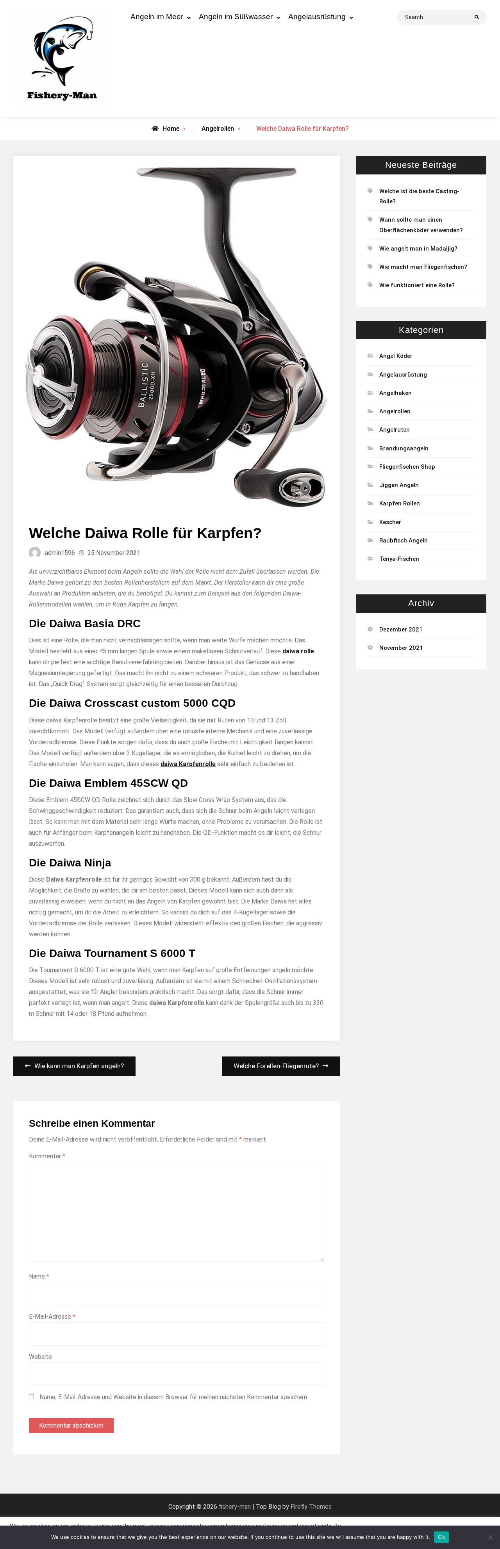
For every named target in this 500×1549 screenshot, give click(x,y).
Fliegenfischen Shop (407, 466)
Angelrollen (218, 128)
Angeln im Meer (156, 16)
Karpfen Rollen (399, 503)
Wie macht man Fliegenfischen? (423, 266)
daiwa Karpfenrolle (188, 764)
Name (39, 1276)
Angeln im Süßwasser (236, 16)
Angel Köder (395, 355)
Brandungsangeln (404, 448)
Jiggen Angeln (399, 485)
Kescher (390, 522)
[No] (490, 1537)
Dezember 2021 (401, 629)
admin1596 (60, 553)
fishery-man (235, 1506)
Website (40, 1356)
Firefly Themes (311, 1506)
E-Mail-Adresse (52, 1316)
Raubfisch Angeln (403, 540)
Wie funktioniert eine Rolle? (417, 285)
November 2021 (401, 647)
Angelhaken (395, 393)
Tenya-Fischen (399, 558)
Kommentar (47, 1156)
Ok (441, 1537)
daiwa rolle (298, 651)
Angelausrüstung (317, 16)
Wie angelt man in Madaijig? (418, 248)
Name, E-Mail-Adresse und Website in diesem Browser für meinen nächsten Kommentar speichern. (173, 1397)
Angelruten (394, 429)
